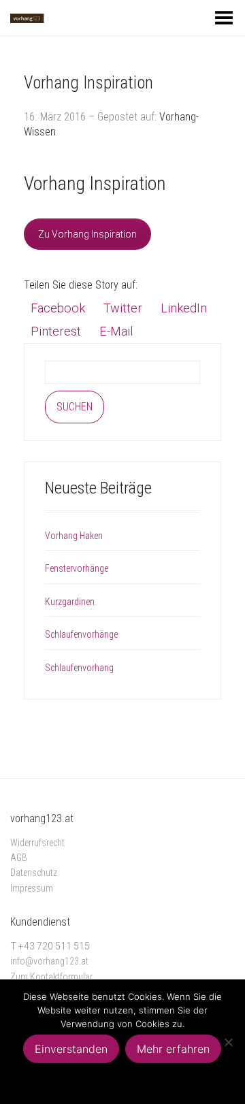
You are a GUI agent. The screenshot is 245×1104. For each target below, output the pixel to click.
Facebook (58, 308)
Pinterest (56, 331)
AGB (18, 857)
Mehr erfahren (173, 1049)
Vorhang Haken (74, 535)
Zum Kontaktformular (51, 976)
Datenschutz (33, 872)
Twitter (122, 308)
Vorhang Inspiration (88, 83)
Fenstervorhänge (76, 568)
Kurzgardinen (70, 601)
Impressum (31, 888)
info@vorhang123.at (49, 961)
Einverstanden (71, 1049)
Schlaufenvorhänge (81, 634)
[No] (228, 1042)
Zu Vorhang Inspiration (87, 234)
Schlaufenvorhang (79, 667)
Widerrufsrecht (37, 842)
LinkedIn (184, 308)
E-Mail (116, 331)
